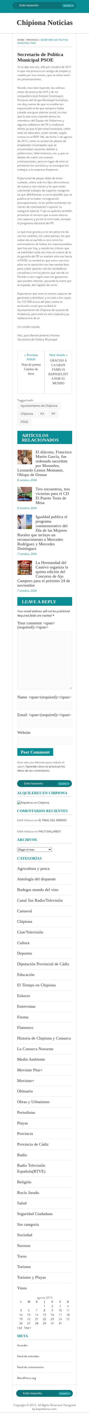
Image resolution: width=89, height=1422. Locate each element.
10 (60, 1310)
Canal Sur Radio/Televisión (40, 900)
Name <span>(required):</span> (44, 697)
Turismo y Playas (31, 1277)
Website (24, 732)
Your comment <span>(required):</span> (36, 625)
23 (52, 1319)
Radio (22, 1155)
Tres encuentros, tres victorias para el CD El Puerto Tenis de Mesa (53, 496)
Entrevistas (26, 1006)
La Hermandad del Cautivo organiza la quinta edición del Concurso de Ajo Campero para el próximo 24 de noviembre (43, 574)
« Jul (19, 1328)
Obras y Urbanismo (33, 1101)
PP (53, 414)
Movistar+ (25, 1080)
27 (28, 1323)
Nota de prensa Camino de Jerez (31, 369)
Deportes (24, 953)
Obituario (25, 1091)
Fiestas (23, 1017)
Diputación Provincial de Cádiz (43, 964)
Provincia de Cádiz (33, 1144)
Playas (22, 1123)
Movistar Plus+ (29, 1070)
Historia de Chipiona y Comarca (44, 1038)
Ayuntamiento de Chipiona (39, 406)
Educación (25, 974)
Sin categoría (28, 1224)
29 (44, 1323)
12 (21, 1315)
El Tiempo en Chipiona (36, 985)
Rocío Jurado (28, 1192)
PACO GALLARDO (50, 831)
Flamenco (25, 1027)
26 (21, 1323)
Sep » (27, 1328)
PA (42, 414)
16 (52, 1315)
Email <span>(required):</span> (44, 715)
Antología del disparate (36, 879)
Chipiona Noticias (45, 22)
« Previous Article (31, 357)
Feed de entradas (28, 1356)
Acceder (22, 1345)
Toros (21, 1256)
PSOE (24, 422)
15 (44, 1315)
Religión (24, 1182)
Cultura (23, 943)
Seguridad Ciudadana (34, 1213)
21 (36, 1319)
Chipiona (27, 414)
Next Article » (58, 355)
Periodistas (26, 1112)
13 (28, 1315)
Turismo (24, 1266)
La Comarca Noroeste (35, 1049)
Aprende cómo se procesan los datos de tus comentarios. (41, 768)
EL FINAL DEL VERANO (53, 820)
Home (20, 39)
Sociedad (24, 1235)
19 (21, 1319)
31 (60, 1323)
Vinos (22, 1288)
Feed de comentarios (30, 1367)
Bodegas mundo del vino (37, 889)
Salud (21, 1203)
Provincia (32, 39)
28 (36, 1323)
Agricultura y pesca (33, 868)
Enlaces (23, 995)
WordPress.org (26, 1378)
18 (68, 1315)
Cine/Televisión (30, 932)
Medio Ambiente (31, 1059)
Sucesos (23, 1245)
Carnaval (24, 911)
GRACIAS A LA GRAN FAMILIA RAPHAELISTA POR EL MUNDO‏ (58, 372)
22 (44, 1319)
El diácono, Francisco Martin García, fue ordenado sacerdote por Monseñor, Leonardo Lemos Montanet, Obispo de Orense (44, 463)
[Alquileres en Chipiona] (33, 802)
